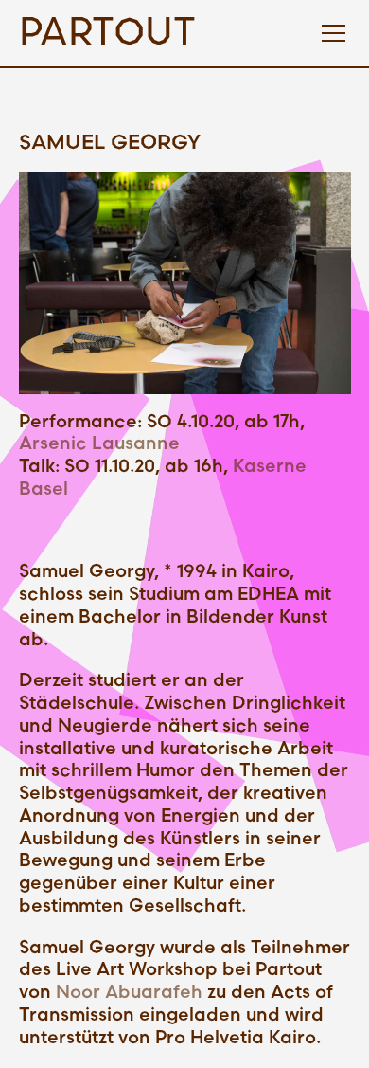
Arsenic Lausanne (99, 444)
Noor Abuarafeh (129, 993)
